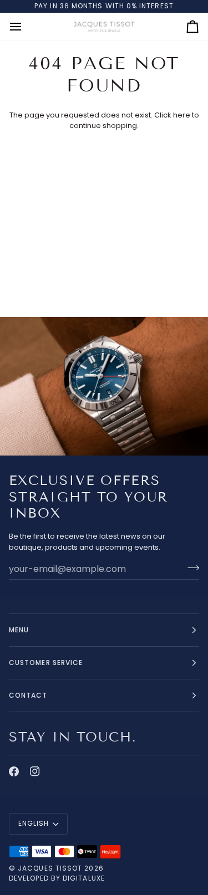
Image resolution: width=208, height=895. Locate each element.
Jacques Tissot (50, 868)
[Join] (190, 567)
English (33, 823)
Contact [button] (28, 695)
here (181, 115)
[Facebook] (14, 771)
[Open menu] (25, 26)
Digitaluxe (84, 878)
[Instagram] (35, 771)
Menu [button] (19, 630)
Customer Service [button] (46, 662)
